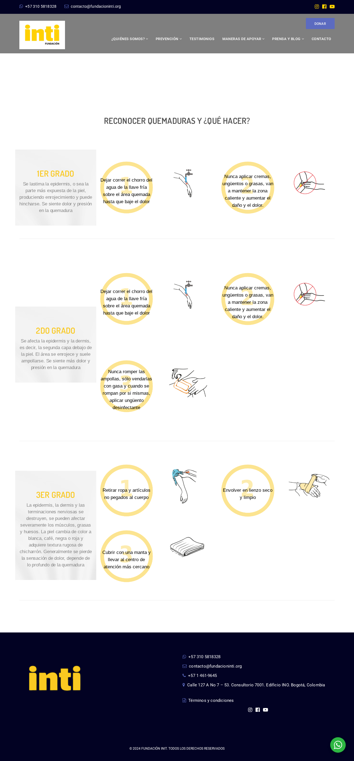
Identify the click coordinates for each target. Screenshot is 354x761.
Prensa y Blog (286, 39)
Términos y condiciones (211, 700)
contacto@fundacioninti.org (96, 6)
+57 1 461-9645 (202, 675)
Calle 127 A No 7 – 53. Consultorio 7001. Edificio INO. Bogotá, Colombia (256, 684)
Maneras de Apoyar (241, 39)
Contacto (321, 39)
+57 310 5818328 (40, 6)
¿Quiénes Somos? (128, 39)
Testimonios (202, 39)
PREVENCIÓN (167, 39)
